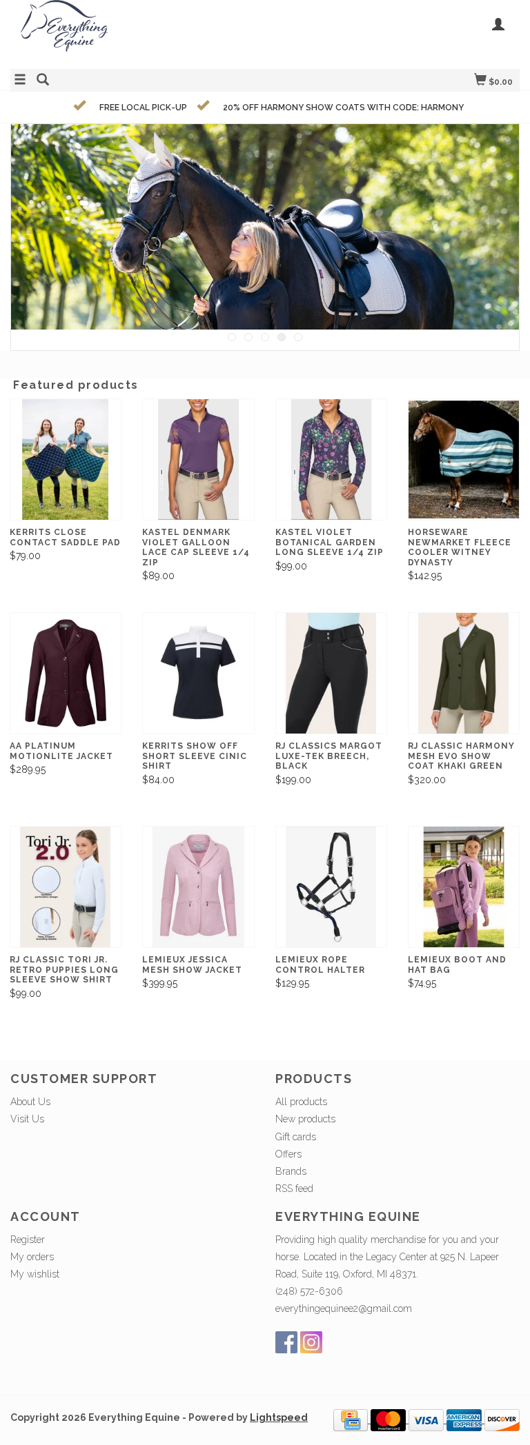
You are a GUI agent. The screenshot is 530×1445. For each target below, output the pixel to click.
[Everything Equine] (138, 32)
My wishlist (34, 1274)
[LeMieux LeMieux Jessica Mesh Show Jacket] (198, 887)
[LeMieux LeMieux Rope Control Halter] (331, 887)
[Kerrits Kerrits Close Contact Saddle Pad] (65, 459)
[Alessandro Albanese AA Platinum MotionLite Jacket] (65, 673)
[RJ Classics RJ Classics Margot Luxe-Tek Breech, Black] (331, 673)
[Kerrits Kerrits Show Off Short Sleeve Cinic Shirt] (198, 673)
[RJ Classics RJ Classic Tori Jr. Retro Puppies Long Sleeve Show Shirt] (65, 887)
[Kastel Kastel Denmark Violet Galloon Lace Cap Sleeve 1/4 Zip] (198, 459)
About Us (30, 1101)
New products (305, 1118)
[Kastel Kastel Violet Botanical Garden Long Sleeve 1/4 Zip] (331, 459)
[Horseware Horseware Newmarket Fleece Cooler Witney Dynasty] (464, 459)
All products (301, 1101)
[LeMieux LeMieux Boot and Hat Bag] (464, 887)
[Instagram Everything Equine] (311, 1342)
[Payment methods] (352, 1419)
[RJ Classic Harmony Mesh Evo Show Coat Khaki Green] (464, 673)
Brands (290, 1171)
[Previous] (31, 223)
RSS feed (294, 1188)
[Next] (499, 223)
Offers (288, 1154)
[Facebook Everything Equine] (286, 1342)
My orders (32, 1256)
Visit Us (27, 1118)
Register (27, 1239)
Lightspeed (279, 1417)
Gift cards (295, 1136)
